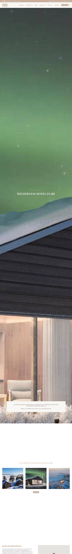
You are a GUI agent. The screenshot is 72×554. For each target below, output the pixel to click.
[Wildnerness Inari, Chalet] (36, 478)
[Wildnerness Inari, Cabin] (12, 478)
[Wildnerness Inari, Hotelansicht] (59, 478)
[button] (45, 5)
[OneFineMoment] (5, 5)
